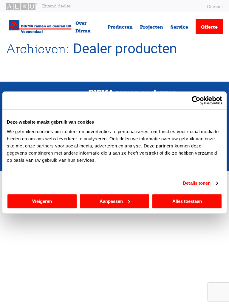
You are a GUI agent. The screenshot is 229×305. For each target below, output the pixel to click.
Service (179, 27)
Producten (120, 27)
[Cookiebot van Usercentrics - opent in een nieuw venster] (196, 100)
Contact (215, 6)
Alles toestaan (187, 201)
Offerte (209, 27)
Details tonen (197, 183)
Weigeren (42, 201)
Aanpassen (111, 201)
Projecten (151, 27)
